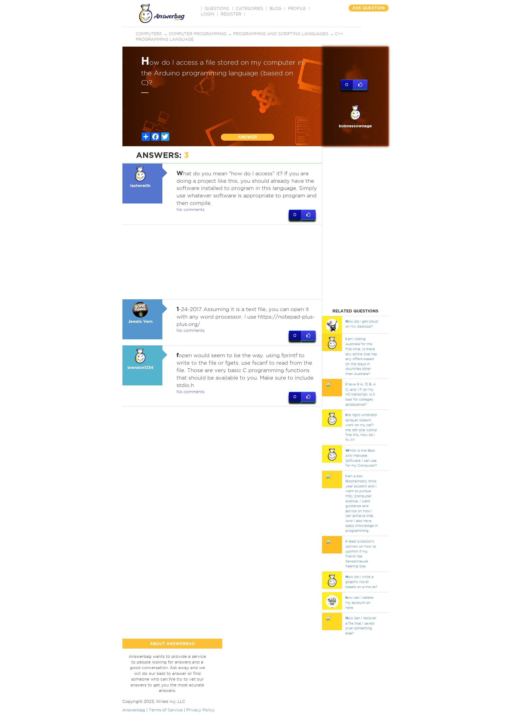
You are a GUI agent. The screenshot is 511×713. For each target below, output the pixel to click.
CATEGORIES (249, 8)
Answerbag (133, 710)
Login (207, 14)
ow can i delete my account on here (359, 602)
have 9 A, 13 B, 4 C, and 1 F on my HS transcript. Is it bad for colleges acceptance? (360, 394)
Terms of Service (166, 710)
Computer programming (197, 34)
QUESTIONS (217, 8)
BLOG (276, 8)
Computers (149, 34)
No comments (190, 209)
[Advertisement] (222, 262)
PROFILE (297, 8)
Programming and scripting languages (280, 34)
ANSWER (247, 137)
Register (231, 14)
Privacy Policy (200, 710)
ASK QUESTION (368, 8)
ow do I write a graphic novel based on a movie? (361, 582)
